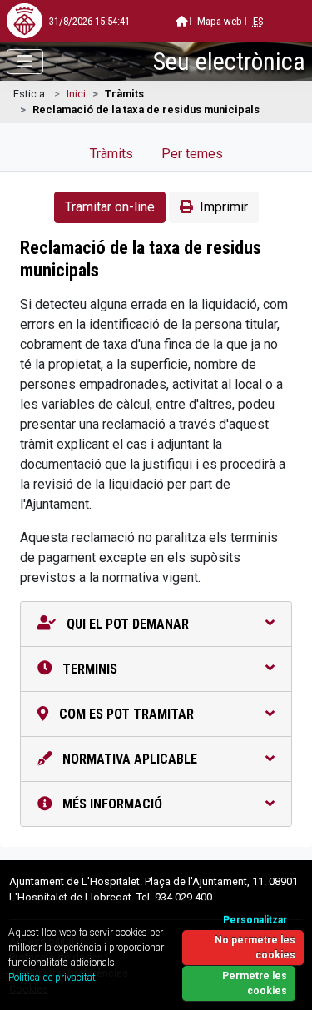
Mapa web (219, 21)
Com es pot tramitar (125, 714)
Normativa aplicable (128, 759)
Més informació (110, 804)
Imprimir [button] (224, 207)
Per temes (192, 154)
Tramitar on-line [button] (110, 207)
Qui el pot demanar (126, 624)
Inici (76, 93)
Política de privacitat (52, 977)
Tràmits (111, 154)
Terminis (88, 669)
